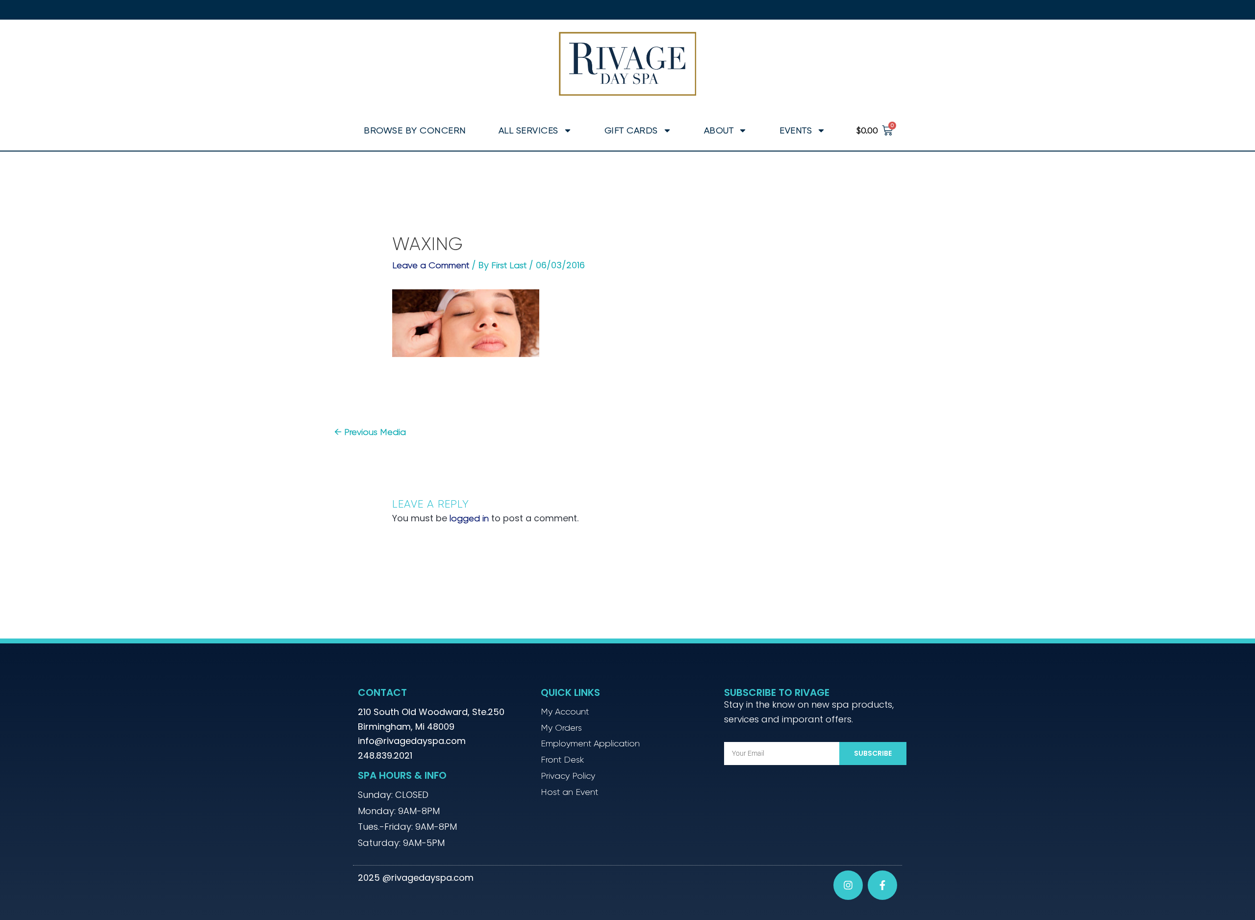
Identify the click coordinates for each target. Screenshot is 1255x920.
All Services (528, 130)
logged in (469, 518)
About (719, 130)
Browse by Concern (415, 130)
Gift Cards (631, 130)
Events (795, 130)
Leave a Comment (430, 265)
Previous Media (370, 432)
